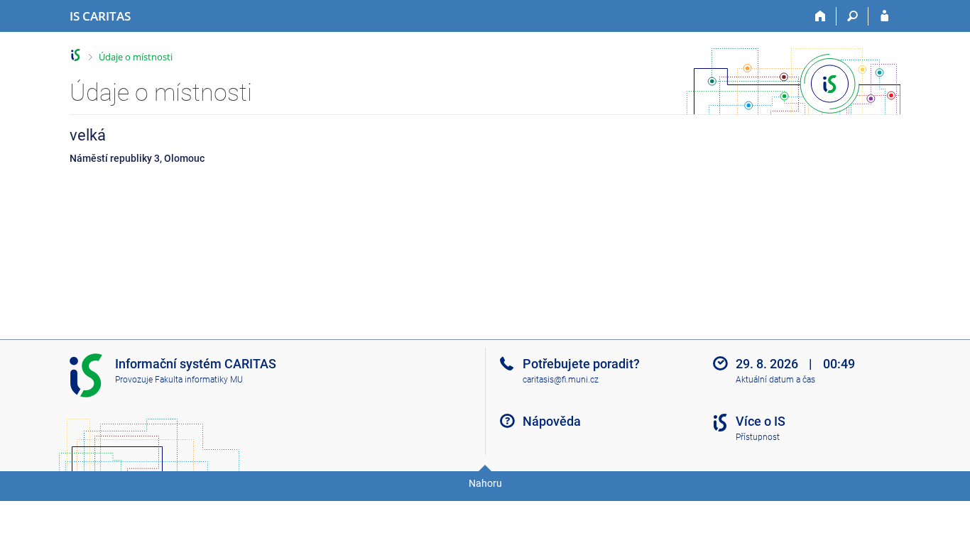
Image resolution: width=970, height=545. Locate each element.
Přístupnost (758, 437)
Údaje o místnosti (136, 56)
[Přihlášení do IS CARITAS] (884, 16)
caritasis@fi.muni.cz (561, 380)
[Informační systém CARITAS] (76, 55)
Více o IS (760, 421)
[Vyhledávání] (852, 16)
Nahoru (485, 483)
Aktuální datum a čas (775, 380)
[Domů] (821, 16)
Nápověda (552, 421)
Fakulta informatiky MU (199, 380)
